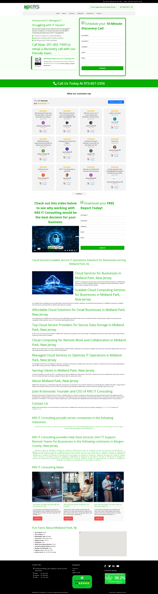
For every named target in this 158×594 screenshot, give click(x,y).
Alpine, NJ (45, 450)
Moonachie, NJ (55, 455)
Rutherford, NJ (36, 458)
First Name (85, 35)
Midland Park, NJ (37, 455)
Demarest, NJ (100, 450)
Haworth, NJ (60, 453)
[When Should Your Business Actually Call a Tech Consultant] (78, 487)
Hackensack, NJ (121, 452)
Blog (140, 1)
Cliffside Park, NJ (77, 450)
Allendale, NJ (38, 450)
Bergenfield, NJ (53, 450)
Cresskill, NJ (92, 450)
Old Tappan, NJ (108, 455)
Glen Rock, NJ (112, 452)
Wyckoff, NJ (98, 460)
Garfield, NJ (105, 452)
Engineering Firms (89, 426)
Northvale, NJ (84, 455)
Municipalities (77, 428)
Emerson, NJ (54, 452)
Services (71, 13)
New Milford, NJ (64, 455)
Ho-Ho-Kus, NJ (76, 453)
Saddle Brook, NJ (45, 458)
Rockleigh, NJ (120, 457)
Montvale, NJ (46, 455)
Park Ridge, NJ (50, 457)
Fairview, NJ (79, 452)
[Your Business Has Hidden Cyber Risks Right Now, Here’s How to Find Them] (47, 487)
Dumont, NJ (108, 450)
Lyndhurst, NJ (105, 453)
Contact (99, 13)
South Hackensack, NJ (66, 458)
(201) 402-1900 (106, 407)
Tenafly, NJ (84, 458)
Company (85, 47)
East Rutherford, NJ (117, 450)
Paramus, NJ (42, 457)
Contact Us (75, 568)
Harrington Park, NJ (38, 453)
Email (84, 52)
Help (73, 570)
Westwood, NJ (70, 460)
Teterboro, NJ (91, 458)
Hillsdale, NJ (68, 453)
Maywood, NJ (121, 453)
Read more (38, 518)
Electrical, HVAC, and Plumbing (75, 426)
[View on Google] (43, 122)
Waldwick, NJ (112, 458)
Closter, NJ (85, 450)
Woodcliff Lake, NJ (80, 460)
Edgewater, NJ (36, 452)
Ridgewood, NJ (85, 457)
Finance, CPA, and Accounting (104, 426)
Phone (83, 58)
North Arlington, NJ (74, 455)
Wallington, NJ (121, 458)
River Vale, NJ (102, 457)
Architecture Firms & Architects (43, 426)
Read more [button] (43, 119)
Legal (120, 426)
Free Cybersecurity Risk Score (103, 7)
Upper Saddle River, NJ (102, 458)
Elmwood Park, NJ (45, 452)
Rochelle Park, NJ (111, 457)
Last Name (85, 41)
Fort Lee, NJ (87, 452)
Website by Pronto (121, 592)
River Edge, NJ (94, 457)
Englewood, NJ (63, 452)
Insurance (115, 426)
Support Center (133, 1)
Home (125, 1)
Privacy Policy (112, 592)
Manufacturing (68, 428)
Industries (80, 13)
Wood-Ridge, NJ (90, 460)
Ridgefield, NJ (65, 457)
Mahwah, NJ (113, 453)
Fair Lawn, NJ (71, 452)
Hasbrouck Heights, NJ (50, 453)
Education (63, 426)
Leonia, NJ (83, 453)
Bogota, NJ (61, 450)
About (64, 13)
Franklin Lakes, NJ (95, 452)
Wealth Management (87, 428)
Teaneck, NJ (77, 458)
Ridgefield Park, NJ (75, 457)
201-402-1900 (56, 44)
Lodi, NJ (98, 453)
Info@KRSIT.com (36, 409)
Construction (56, 426)
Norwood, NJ (92, 455)
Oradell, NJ (116, 455)
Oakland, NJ (100, 455)
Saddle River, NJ (55, 458)
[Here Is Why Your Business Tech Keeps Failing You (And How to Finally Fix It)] (108, 487)
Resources (90, 13)
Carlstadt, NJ (68, 450)
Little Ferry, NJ (91, 453)
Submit (102, 68)
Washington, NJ (61, 460)
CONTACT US (127, 7)
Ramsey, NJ (58, 457)
